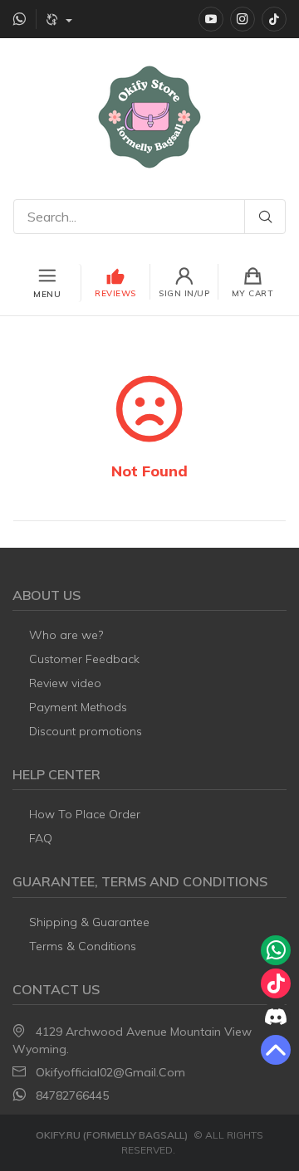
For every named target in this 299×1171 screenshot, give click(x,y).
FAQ (40, 838)
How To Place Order (84, 814)
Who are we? (66, 634)
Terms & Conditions (82, 946)
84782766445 (72, 1095)
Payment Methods (78, 707)
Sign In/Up (184, 293)
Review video (65, 683)
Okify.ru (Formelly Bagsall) (112, 1135)
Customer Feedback (84, 658)
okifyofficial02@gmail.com (110, 1072)
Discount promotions (85, 731)
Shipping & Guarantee (89, 922)
